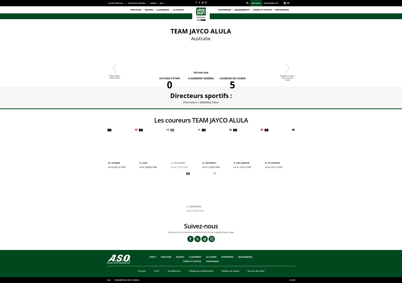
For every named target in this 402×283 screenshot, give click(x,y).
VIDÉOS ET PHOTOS (262, 9)
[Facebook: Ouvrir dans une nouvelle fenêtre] (196, 2)
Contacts (142, 271)
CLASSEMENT (162, 9)
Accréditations (174, 271)
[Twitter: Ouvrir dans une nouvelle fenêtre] (199, 2)
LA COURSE (211, 257)
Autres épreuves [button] (115, 3)
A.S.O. (156, 271)
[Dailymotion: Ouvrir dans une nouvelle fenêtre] (203, 2)
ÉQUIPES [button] (149, 9)
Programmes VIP (271, 3)
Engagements (245, 257)
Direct (152, 257)
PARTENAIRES (282, 9)
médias (154, 3)
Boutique (256, 3)
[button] (247, 3)
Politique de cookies (230, 271)
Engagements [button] (242, 9)
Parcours (135, 9)
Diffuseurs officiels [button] (137, 3)
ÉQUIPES (180, 257)
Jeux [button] (162, 3)
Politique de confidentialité (201, 271)
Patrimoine (224, 9)
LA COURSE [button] (178, 9)
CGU (109, 280)
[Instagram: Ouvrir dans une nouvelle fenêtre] (206, 2)
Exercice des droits (256, 271)
